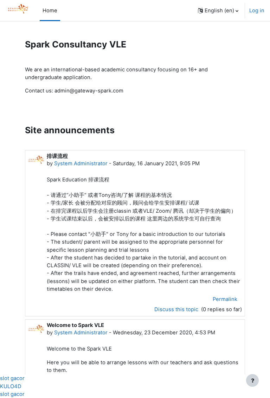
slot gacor (12, 378)
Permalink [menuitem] (225, 299)
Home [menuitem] (50, 10)
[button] (218, 10)
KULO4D (10, 386)
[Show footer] (252, 380)
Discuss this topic (177, 309)
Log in (256, 10)
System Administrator (81, 163)
